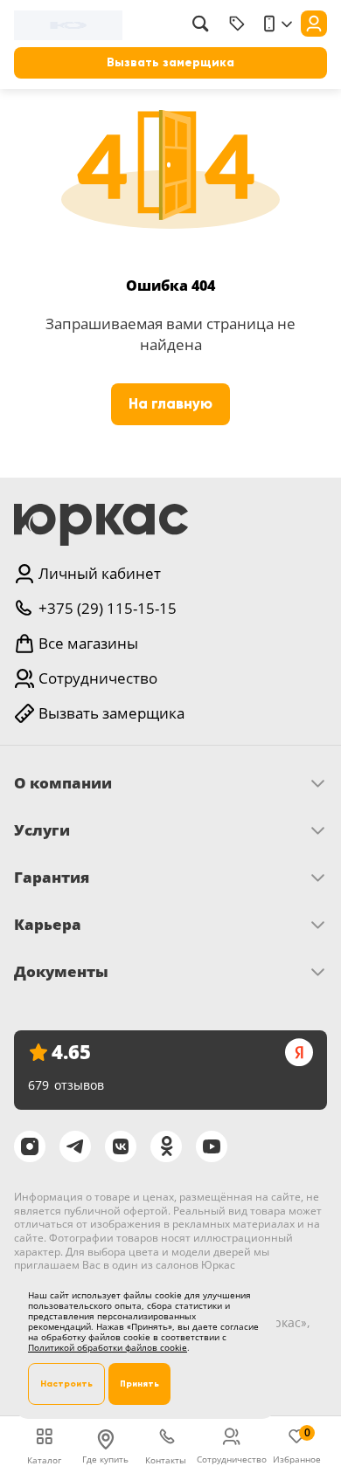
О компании (63, 783)
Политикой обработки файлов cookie (107, 1347)
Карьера (47, 924)
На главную (170, 404)
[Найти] (200, 23)
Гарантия (51, 877)
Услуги (42, 830)
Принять (139, 1383)
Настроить (66, 1383)
